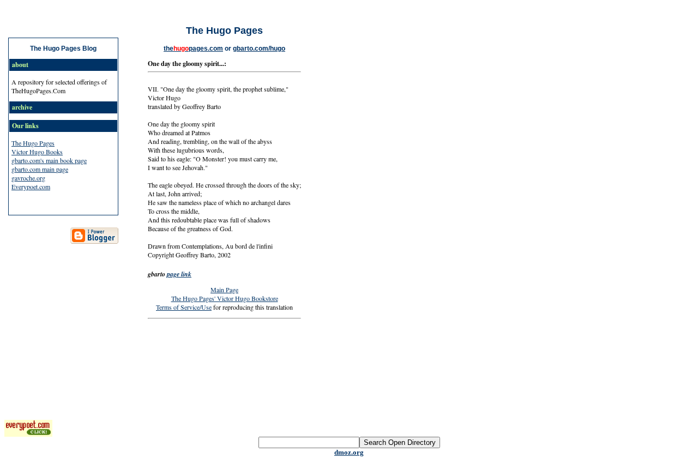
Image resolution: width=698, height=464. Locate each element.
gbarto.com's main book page (49, 160)
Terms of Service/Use (184, 307)
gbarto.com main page (39, 169)
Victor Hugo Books (37, 151)
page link (179, 274)
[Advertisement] (349, 353)
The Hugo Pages (33, 142)
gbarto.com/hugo (259, 48)
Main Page (224, 289)
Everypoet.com (30, 186)
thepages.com (193, 48)
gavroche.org (28, 177)
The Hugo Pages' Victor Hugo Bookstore (224, 298)
